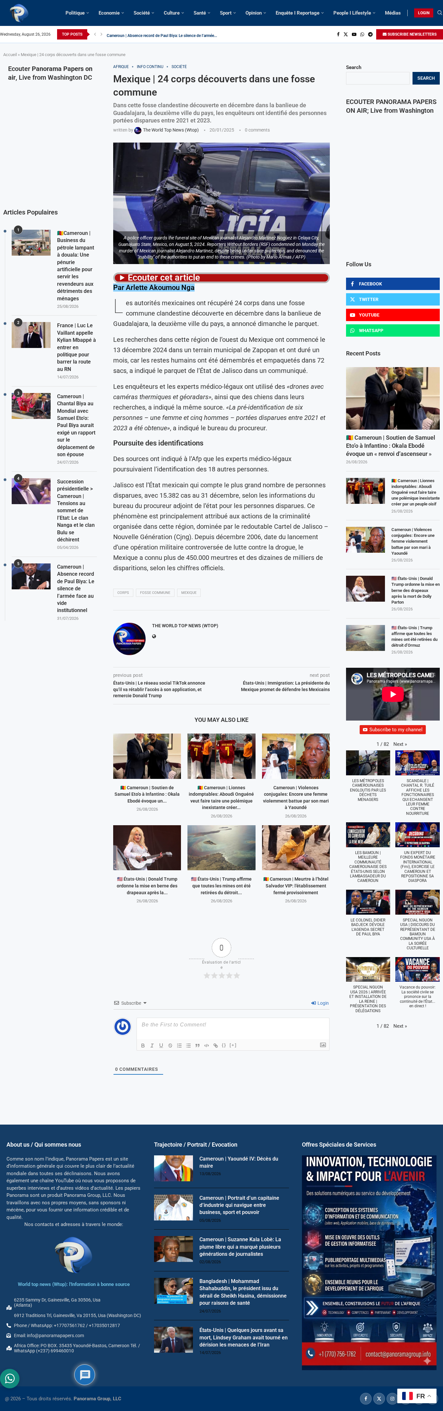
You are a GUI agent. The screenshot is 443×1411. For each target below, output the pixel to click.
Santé (200, 13)
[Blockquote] (197, 1045)
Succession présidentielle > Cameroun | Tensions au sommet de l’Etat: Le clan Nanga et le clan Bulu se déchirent (76, 511)
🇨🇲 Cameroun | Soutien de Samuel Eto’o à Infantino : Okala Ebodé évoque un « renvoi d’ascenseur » (390, 445)
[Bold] (143, 1045)
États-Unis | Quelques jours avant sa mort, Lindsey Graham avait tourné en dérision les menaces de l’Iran (243, 1337)
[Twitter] (345, 34)
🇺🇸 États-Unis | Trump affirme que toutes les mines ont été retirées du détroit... (221, 885)
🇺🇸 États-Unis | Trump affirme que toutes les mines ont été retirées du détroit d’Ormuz (414, 636)
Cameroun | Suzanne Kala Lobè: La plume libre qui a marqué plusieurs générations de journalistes (240, 1246)
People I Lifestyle (352, 13)
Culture (172, 13)
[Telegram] (370, 34)
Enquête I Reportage (297, 13)
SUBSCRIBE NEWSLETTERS (412, 34)
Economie (109, 13)
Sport (226, 13)
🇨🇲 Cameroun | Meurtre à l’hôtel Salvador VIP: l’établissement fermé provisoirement (296, 885)
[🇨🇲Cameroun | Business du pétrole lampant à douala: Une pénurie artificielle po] (31, 243)
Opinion (253, 13)
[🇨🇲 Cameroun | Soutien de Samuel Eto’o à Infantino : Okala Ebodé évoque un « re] (147, 756)
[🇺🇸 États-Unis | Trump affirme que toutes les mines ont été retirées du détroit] (221, 847)
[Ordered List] (179, 1045)
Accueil (10, 54)
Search (353, 67)
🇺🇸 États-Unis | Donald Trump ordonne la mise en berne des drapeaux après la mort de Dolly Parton (415, 590)
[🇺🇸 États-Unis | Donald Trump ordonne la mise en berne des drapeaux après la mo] (147, 847)
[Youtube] (354, 34)
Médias (393, 13)
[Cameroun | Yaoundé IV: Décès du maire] (173, 1168)
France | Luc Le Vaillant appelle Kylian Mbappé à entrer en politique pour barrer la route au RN (76, 347)
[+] (233, 1045)
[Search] (440, 13)
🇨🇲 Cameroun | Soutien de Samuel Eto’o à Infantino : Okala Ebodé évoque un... (147, 794)
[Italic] (152, 1045)
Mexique (189, 593)
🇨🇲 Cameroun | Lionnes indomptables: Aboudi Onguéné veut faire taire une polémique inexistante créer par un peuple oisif (415, 492)
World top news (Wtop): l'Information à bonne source (74, 1284)
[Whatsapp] (362, 34)
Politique (75, 13)
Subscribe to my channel (396, 730)
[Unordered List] (188, 1045)
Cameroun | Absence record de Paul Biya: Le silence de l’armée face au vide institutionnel (75, 588)
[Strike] (170, 1045)
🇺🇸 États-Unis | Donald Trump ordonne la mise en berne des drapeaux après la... (147, 885)
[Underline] (161, 1045)
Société (142, 13)
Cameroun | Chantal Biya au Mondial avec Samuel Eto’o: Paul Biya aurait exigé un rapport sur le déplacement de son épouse (76, 425)
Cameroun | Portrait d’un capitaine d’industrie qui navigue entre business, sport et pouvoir (239, 1205)
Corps (123, 593)
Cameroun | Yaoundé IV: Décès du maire (238, 1162)
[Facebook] (338, 34)
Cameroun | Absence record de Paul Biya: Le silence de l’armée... (162, 34)
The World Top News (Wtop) (185, 625)
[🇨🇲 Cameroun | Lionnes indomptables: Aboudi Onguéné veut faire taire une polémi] (221, 756)
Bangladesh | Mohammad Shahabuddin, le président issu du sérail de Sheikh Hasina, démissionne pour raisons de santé (243, 1292)
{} (224, 1045)
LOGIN (423, 13)
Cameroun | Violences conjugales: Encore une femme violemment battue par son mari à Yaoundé (413, 541)
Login (323, 1003)
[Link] (215, 1045)
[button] (95, 34)
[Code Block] (206, 1045)
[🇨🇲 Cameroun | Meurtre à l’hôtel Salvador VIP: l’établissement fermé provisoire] (296, 847)
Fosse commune (155, 593)
